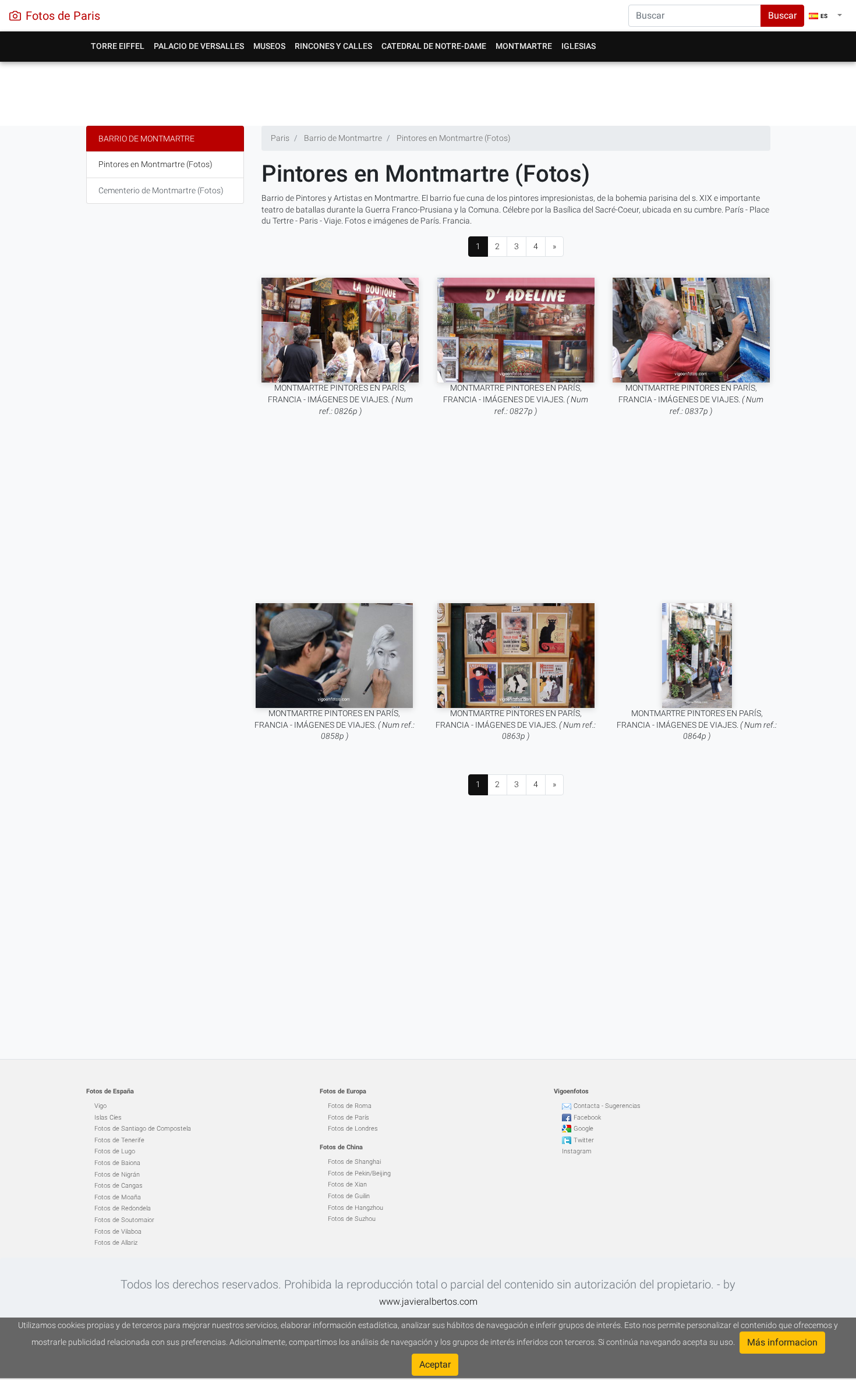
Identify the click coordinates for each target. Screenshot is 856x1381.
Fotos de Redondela (122, 1208)
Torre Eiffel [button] (117, 46)
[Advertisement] (428, 91)
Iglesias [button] (578, 46)
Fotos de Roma (350, 1106)
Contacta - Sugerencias (607, 1106)
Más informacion (782, 1342)
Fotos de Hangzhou (355, 1208)
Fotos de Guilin (349, 1196)
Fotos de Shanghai (354, 1162)
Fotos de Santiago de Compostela (142, 1128)
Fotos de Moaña (117, 1197)
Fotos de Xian (347, 1184)
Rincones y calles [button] (333, 46)
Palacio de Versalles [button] (199, 46)
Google (583, 1128)
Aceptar (435, 1364)
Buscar (782, 15)
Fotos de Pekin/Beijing (359, 1173)
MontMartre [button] (524, 46)
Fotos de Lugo (114, 1151)
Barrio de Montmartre (146, 138)
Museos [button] (269, 46)
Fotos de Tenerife (119, 1140)
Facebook (587, 1117)
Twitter (584, 1140)
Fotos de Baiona (117, 1163)
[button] (825, 15)
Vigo (100, 1106)
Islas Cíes (108, 1117)
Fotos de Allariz (115, 1243)
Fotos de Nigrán (117, 1174)
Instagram (577, 1151)
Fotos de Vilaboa (118, 1231)
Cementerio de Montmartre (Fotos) (161, 190)
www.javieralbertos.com (428, 1301)
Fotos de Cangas (118, 1185)
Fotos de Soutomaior (124, 1220)
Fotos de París (348, 1117)
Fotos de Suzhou (352, 1219)
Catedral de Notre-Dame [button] (433, 46)
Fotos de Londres (353, 1128)
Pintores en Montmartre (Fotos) (155, 164)
